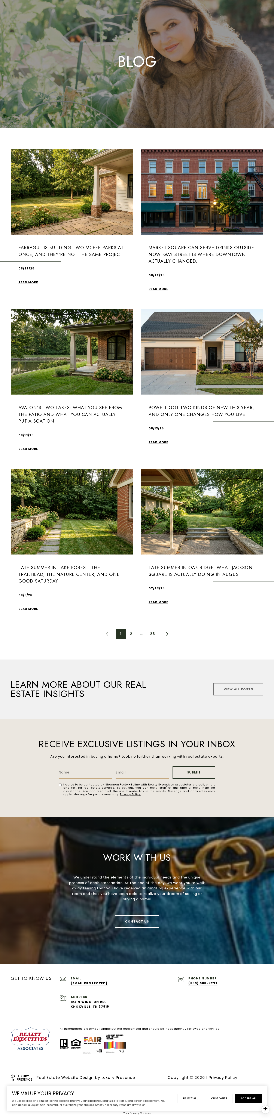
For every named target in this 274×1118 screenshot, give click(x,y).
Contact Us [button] (137, 921)
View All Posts (238, 689)
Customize (219, 1098)
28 (152, 633)
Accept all (248, 1098)
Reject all (190, 1098)
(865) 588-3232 (202, 983)
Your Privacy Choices (137, 1113)
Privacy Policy (130, 794)
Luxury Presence (118, 1077)
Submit (194, 772)
